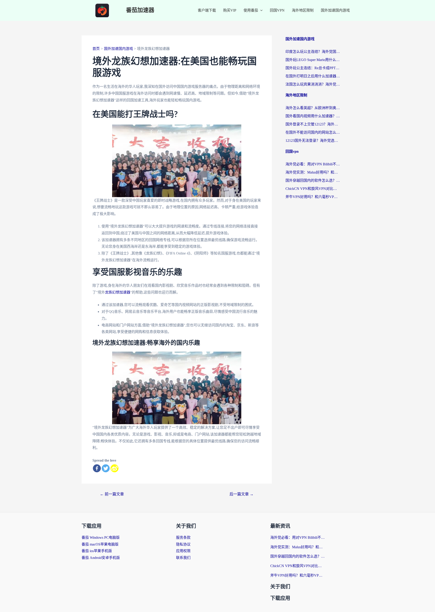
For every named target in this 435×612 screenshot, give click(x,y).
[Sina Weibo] (114, 468)
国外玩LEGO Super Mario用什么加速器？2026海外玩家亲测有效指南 (312, 60)
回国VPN (277, 10)
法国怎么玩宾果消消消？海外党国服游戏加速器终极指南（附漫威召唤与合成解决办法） (312, 84)
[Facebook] (97, 468)
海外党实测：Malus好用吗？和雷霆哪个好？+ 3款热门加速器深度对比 (312, 172)
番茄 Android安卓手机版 (101, 558)
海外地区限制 (303, 10)
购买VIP (229, 10)
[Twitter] (106, 468)
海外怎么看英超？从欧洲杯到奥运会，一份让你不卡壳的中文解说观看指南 (312, 108)
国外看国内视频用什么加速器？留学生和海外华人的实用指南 (312, 116)
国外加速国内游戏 (335, 10)
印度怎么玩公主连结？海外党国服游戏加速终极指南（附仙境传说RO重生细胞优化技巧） (312, 52)
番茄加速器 (140, 10)
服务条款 (183, 537)
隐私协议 (183, 544)
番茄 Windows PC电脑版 (101, 537)
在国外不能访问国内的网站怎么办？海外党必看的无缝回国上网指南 (312, 132)
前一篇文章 (112, 494)
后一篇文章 (242, 494)
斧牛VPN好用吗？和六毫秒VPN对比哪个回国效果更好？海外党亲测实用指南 (312, 197)
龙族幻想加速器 (117, 292)
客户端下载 (207, 10)
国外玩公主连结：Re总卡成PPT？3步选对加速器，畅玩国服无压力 (312, 68)
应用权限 (183, 551)
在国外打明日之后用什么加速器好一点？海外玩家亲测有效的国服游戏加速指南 (312, 76)
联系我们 (183, 558)
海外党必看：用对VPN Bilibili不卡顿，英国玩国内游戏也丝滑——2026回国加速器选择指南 (312, 164)
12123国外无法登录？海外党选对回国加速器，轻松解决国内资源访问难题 (312, 140)
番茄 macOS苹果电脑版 (100, 544)
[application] (260, 10)
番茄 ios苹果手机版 (97, 551)
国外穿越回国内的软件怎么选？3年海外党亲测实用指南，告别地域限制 (312, 180)
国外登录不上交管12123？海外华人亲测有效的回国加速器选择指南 (312, 124)
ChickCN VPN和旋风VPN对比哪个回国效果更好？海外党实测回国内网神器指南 (312, 189)
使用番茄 (251, 10)
